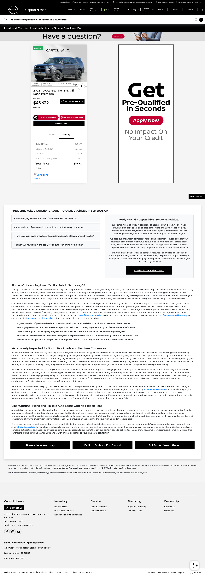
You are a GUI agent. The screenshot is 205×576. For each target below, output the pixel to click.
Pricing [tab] (66, 134)
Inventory (60, 501)
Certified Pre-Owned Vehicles (68, 514)
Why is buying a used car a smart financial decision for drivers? (46, 218)
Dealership (171, 501)
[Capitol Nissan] (34, 9)
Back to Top (196, 196)
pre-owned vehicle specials (40, 318)
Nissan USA (76, 572)
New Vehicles (60, 506)
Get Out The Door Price (74, 101)
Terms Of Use (34, 572)
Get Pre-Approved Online (164, 445)
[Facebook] (7, 531)
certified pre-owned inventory (173, 315)
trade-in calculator (27, 427)
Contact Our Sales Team (149, 270)
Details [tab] (51, 134)
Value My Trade (61, 123)
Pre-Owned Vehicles (63, 510)
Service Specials (98, 510)
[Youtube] (18, 531)
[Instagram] (13, 531)
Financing (134, 501)
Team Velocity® (163, 572)
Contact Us (16, 507)
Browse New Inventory (40, 445)
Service (96, 501)
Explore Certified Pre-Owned (102, 445)
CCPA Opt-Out (88, 572)
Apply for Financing (137, 506)
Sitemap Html (55, 572)
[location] (113, 2)
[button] (81, 86)
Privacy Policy (22, 572)
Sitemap (44, 572)
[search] (202, 9)
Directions (169, 510)
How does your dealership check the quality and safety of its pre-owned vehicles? (55, 236)
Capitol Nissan (10, 572)
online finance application (90, 315)
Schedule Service (99, 506)
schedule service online (155, 389)
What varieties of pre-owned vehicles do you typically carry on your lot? (50, 227)
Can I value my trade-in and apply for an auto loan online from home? (49, 244)
